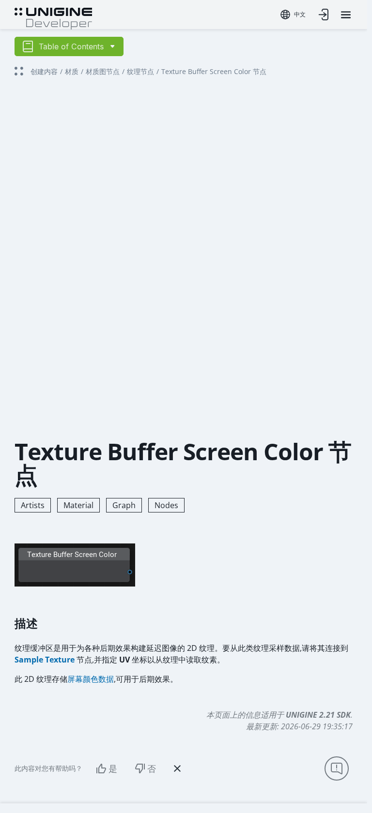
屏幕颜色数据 (90, 679)
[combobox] (293, 14)
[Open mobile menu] (346, 14)
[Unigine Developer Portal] (53, 17)
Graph (124, 505)
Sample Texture (45, 659)
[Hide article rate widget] (177, 768)
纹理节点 (140, 71)
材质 (71, 71)
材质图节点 (103, 71)
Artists (33, 505)
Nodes (166, 505)
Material (78, 505)
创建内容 (44, 71)
